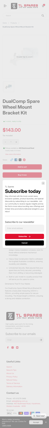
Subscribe (23, 236)
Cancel (24, 243)
